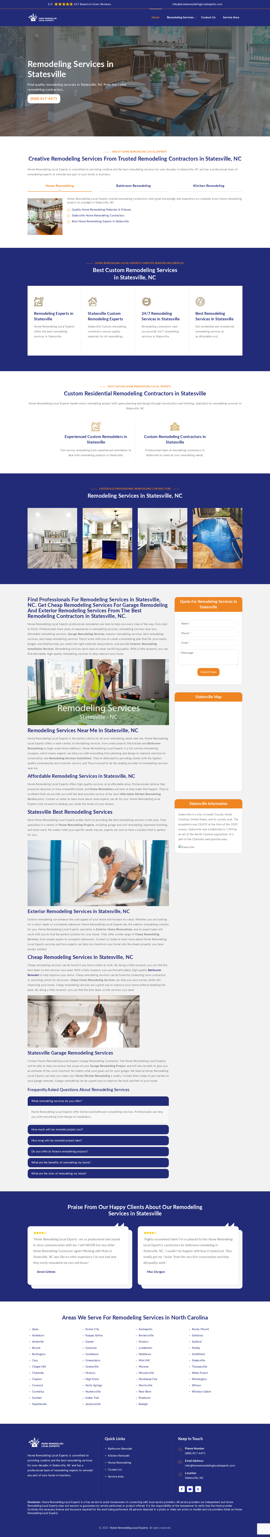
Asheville (38, 1341)
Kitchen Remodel (118, 1455)
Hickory (90, 1373)
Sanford (196, 1341)
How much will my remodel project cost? (57, 1129)
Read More (44, 559)
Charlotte (38, 1373)
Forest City (92, 1329)
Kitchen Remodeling (209, 186)
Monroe (144, 1366)
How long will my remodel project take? (56, 1140)
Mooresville (146, 1373)
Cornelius (38, 1391)
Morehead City (148, 1379)
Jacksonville (93, 1404)
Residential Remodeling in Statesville (160, 522)
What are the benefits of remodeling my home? (61, 1162)
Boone (36, 1348)
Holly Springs (93, 1385)
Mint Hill (144, 1360)
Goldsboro (92, 1354)
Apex (35, 1329)
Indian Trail (92, 1398)
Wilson (196, 1385)
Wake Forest (200, 1373)
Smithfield (198, 1354)
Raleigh (143, 1404)
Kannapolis (145, 1329)
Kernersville (146, 1335)
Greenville (91, 1366)
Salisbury (197, 1335)
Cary (35, 1360)
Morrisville (145, 1385)
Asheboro (38, 1335)
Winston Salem (201, 1391)
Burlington (38, 1354)
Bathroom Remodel (120, 1448)
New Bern (145, 1391)
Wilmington (199, 1379)
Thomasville (199, 1366)
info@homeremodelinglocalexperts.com (197, 4)
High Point (92, 1379)
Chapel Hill (39, 1366)
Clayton (37, 1379)
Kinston (143, 1341)
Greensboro (92, 1360)
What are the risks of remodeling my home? (59, 1173)
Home (156, 17)
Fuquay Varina (93, 1335)
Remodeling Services (180, 17)
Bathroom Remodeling (133, 186)
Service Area (231, 17)
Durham (37, 1398)
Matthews (145, 1354)
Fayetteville (39, 1404)
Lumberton (145, 1348)
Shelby (196, 1348)
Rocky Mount (200, 1329)
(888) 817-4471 (43, 99)
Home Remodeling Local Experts (128, 1528)
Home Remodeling (60, 186)
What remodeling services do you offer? (56, 1101)
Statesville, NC (194, 1478)
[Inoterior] (43, 17)
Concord (37, 1385)
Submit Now (208, 672)
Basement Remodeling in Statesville (50, 522)
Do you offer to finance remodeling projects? (59, 1151)
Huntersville (93, 1391)
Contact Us (208, 17)
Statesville (198, 1360)
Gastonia (90, 1348)
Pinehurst (145, 1398)
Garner (89, 1341)
